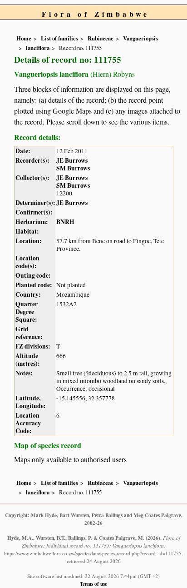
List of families (59, 38)
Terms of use (93, 584)
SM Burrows (73, 168)
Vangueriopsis (140, 38)
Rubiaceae (100, 38)
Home (23, 38)
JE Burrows (72, 160)
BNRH (65, 221)
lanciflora (37, 48)
